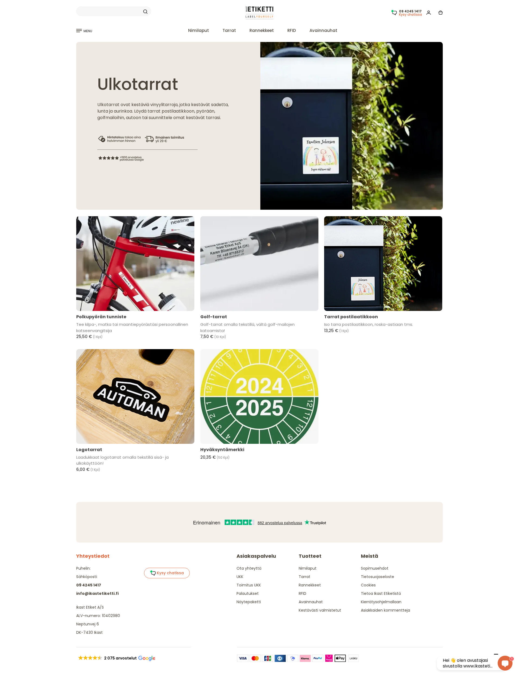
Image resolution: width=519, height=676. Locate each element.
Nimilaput (198, 30)
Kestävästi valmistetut (320, 610)
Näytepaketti (249, 602)
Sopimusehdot (374, 568)
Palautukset (248, 593)
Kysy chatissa (170, 573)
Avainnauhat (323, 30)
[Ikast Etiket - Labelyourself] (259, 12)
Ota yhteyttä (249, 568)
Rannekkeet (261, 30)
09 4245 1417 (88, 585)
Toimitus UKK (249, 585)
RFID (291, 30)
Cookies (368, 585)
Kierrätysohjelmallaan (381, 602)
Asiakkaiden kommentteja (385, 610)
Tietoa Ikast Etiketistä (381, 593)
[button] (116, 658)
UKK (240, 576)
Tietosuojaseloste (377, 576)
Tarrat (229, 30)
